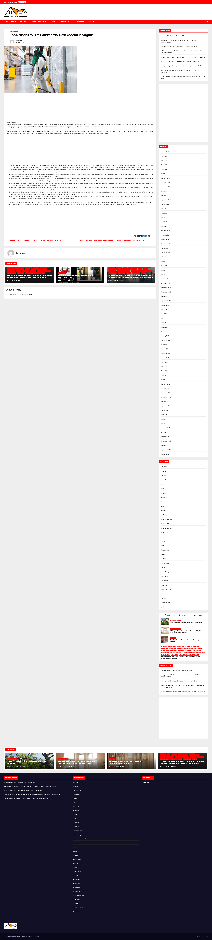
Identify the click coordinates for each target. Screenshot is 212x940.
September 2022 (166, 353)
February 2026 (165, 178)
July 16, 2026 (114, 766)
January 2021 (165, 432)
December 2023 (166, 287)
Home (198, 936)
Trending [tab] (199, 615)
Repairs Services (12, 273)
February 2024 (165, 279)
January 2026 (165, 182)
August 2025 (165, 204)
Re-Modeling (25, 271)
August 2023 (165, 305)
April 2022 (164, 375)
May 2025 (164, 217)
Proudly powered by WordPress (12, 936)
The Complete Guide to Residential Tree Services (176, 36)
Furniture (24, 22)
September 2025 (166, 200)
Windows (42, 273)
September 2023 (166, 301)
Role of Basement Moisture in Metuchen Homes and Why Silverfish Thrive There (110, 240)
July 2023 (164, 309)
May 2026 (164, 165)
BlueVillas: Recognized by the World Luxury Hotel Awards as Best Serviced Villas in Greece (130, 276)
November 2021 (166, 397)
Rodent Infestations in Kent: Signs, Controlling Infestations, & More (35, 240)
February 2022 (165, 384)
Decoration (164, 480)
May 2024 (164, 266)
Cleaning (163, 471)
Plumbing (18, 271)
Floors (23, 266)
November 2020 (166, 441)
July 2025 (164, 209)
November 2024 (166, 244)
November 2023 (166, 292)
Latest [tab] (168, 615)
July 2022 (164, 362)
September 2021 (166, 406)
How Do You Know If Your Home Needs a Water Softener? (180, 61)
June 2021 (164, 415)
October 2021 (165, 401)
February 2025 (165, 230)
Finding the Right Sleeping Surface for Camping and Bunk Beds (181, 66)
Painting (44, 269)
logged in (17, 294)
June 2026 (164, 160)
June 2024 (164, 261)
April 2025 (164, 222)
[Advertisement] (80, 106)
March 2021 (164, 423)
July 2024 (164, 257)
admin (20, 40)
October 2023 (165, 296)
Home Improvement (39, 22)
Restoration (20, 273)
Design (13, 22)
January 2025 (165, 235)
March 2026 (164, 173)
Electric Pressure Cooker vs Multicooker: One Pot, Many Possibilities (183, 57)
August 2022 (165, 358)
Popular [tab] (183, 615)
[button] (207, 22)
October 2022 (165, 349)
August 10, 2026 (65, 766)
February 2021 (165, 428)
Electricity (10, 266)
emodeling (17, 266)
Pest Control (13, 31)
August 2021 (165, 410)
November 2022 (166, 344)
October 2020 (165, 445)
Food (162, 506)
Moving (38, 269)
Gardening (36, 266)
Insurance (164, 537)
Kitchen (33, 269)
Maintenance (165, 550)
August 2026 (165, 152)
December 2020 (166, 436)
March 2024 (165, 274)
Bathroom (164, 467)
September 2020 (166, 450)
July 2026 (164, 156)
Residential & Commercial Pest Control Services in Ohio (76, 276)
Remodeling (40, 271)
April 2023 (164, 323)
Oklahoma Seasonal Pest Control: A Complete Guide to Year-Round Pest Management (29, 276)
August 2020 (165, 454)
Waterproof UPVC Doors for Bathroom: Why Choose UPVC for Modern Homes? (79, 762)
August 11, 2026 (14, 766)
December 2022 (166, 340)
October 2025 (165, 195)
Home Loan (21, 269)
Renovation (65, 22)
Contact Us (91, 22)
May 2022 (164, 371)
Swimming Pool (34, 273)
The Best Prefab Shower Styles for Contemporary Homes (179, 46)
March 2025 (164, 226)
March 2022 (164, 379)
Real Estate (79, 22)
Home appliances (44, 266)
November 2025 (166, 191)
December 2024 (166, 239)
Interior (54, 22)
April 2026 (164, 169)
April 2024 (164, 270)
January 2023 (165, 336)
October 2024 (165, 248)
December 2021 (166, 393)
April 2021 (164, 419)
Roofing (27, 273)
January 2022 (165, 388)
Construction (165, 475)
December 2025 (166, 187)
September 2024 (166, 252)
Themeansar (36, 936)
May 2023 (164, 318)
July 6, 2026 (165, 766)
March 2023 (164, 327)
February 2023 (165, 331)
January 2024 (165, 283)
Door (162, 488)
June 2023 (164, 314)
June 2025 (164, 213)
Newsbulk (28, 936)
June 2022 (164, 366)
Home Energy (165, 524)
